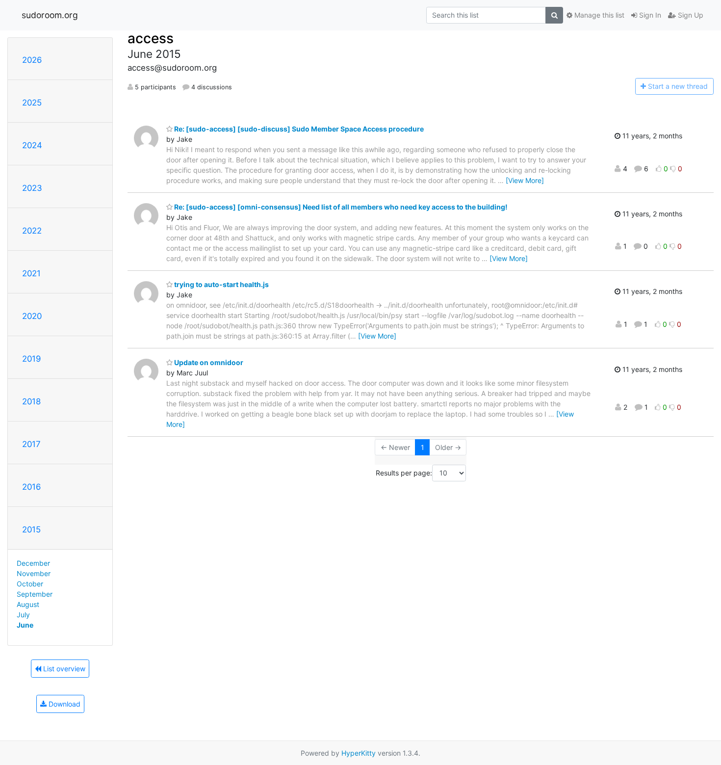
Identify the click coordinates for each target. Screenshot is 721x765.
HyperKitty (358, 753)
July (23, 614)
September (34, 594)
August (28, 604)
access (151, 38)
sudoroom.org (50, 15)
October (30, 584)
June (25, 625)
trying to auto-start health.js (221, 284)
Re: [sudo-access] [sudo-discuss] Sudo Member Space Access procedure (298, 129)
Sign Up (689, 15)
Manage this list (598, 15)
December (33, 563)
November (34, 573)
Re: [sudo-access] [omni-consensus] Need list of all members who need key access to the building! (340, 207)
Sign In (649, 15)
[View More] (525, 180)
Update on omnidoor (208, 362)
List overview (63, 668)
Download (63, 704)
